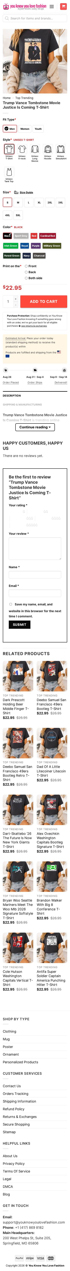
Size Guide (26, 192)
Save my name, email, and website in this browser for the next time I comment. (35, 610)
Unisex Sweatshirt (61, 157)
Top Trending (24, 98)
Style (7, 140)
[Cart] (63, 6)
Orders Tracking (15, 1094)
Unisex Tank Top (8, 180)
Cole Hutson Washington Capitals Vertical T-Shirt (18, 978)
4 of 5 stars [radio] (43, 518)
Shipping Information (19, 1101)
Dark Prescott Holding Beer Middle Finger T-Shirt (16, 706)
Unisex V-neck (22, 157)
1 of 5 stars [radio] (15, 512)
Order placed (11, 382)
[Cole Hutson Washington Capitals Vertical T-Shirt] (18, 948)
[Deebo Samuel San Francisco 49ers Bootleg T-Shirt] (52, 676)
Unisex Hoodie (47, 157)
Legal (7, 1179)
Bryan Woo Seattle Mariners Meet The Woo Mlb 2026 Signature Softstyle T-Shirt (18, 909)
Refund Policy (13, 1109)
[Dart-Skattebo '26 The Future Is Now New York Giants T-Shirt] (18, 810)
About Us (10, 1156)
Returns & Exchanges (20, 1117)
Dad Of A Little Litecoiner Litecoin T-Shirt (51, 771)
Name (14, 567)
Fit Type (9, 119)
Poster (8, 1047)
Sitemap (9, 1132)
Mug (6, 1039)
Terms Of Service (16, 1171)
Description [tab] (12, 395)
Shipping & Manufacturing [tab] (22, 404)
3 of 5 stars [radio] (18, 518)
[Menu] (51, 6)
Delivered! (61, 382)
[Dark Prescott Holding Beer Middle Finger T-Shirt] (18, 676)
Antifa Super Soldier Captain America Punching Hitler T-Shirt (51, 978)
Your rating (18, 505)
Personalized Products (20, 1062)
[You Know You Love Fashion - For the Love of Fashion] (24, 6)
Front (32, 266)
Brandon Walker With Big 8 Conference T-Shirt (49, 906)
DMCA (8, 1187)
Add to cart (44, 301)
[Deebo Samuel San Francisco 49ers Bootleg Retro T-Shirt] (18, 743)
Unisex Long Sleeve (34, 158)
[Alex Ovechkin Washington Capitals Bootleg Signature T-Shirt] (52, 810)
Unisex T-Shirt (9, 157)
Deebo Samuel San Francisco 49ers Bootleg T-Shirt (51, 704)
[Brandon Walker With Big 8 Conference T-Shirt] (52, 876)
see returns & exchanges (34, 325)
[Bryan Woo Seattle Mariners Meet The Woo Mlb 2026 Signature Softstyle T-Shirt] (18, 876)
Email (14, 586)
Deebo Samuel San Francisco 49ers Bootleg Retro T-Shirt (17, 773)
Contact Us (12, 1086)
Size (7, 192)
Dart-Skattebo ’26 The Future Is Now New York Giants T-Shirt (17, 840)
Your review (19, 533)
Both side (35, 278)
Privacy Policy (14, 1164)
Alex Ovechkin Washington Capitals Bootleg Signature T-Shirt (50, 840)
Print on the (12, 266)
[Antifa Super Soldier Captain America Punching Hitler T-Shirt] (52, 948)
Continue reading (33, 427)
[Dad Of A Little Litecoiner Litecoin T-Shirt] (52, 743)
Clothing (9, 1031)
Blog (6, 1194)
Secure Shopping (16, 1124)
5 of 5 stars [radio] (18, 525)
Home (7, 98)
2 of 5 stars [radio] (35, 512)
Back (32, 272)
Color (8, 227)
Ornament (11, 1054)
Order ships (35, 382)
